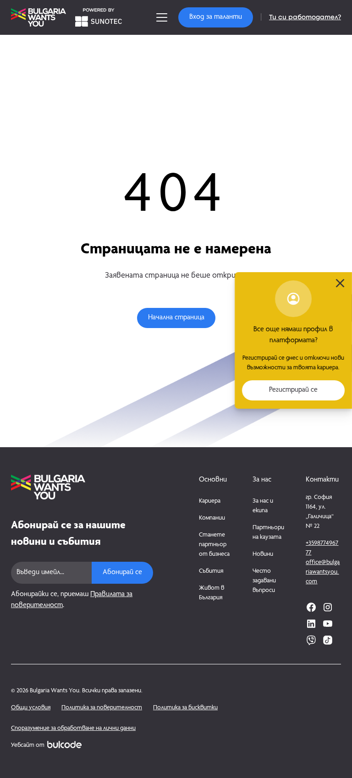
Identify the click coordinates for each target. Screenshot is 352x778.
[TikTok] (327, 640)
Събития (211, 571)
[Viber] (311, 640)
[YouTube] (327, 623)
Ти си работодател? (305, 17)
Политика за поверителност (101, 708)
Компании (212, 518)
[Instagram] (327, 607)
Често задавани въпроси (264, 581)
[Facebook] (311, 607)
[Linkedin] (311, 623)
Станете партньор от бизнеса (214, 545)
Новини (263, 554)
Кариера (209, 501)
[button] (215, 17)
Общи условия (30, 708)
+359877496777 (322, 548)
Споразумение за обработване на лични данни (73, 728)
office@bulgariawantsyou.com (323, 572)
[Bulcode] (64, 744)
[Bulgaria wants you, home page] (82, 487)
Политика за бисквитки (185, 708)
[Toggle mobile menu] (162, 17)
